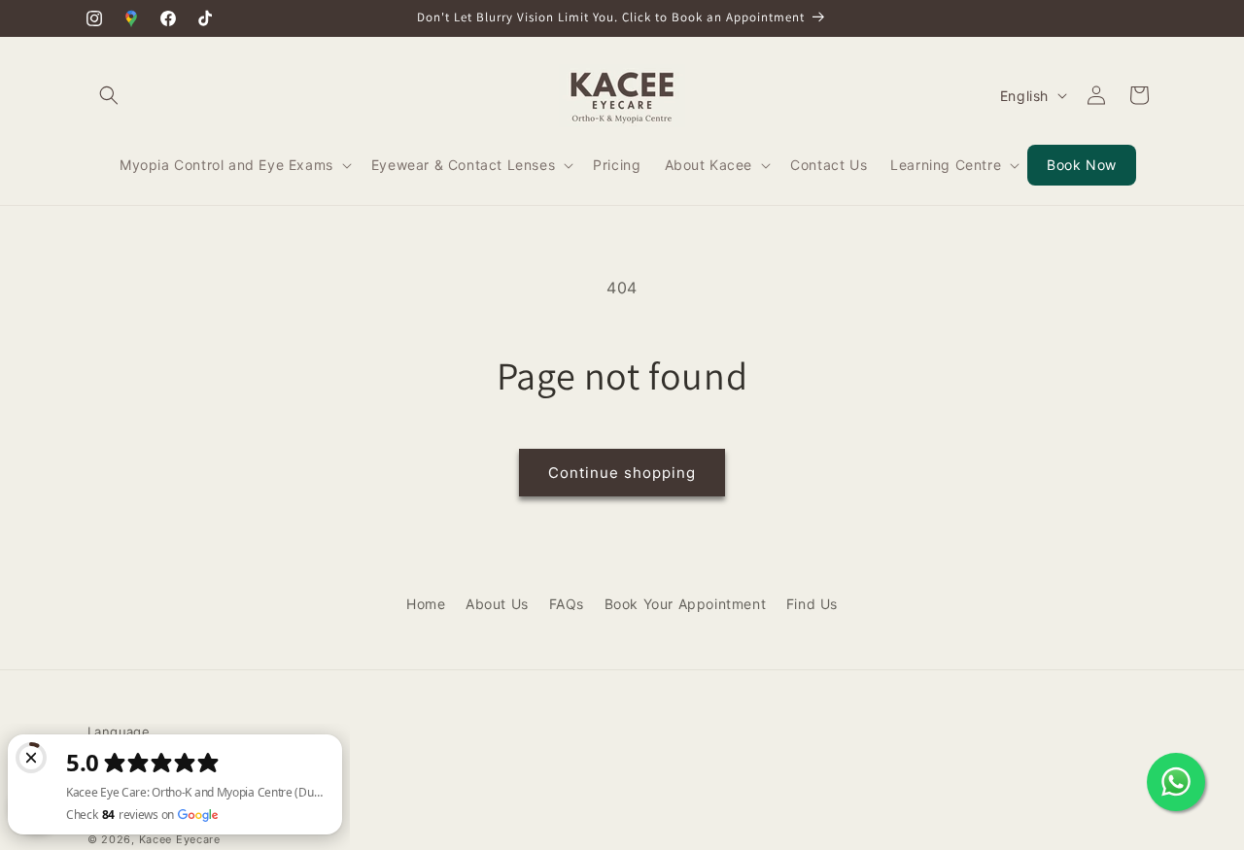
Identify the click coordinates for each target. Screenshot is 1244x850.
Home (425, 603)
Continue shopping (622, 472)
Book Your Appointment (686, 603)
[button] (108, 95)
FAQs (566, 603)
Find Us (812, 603)
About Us (497, 603)
